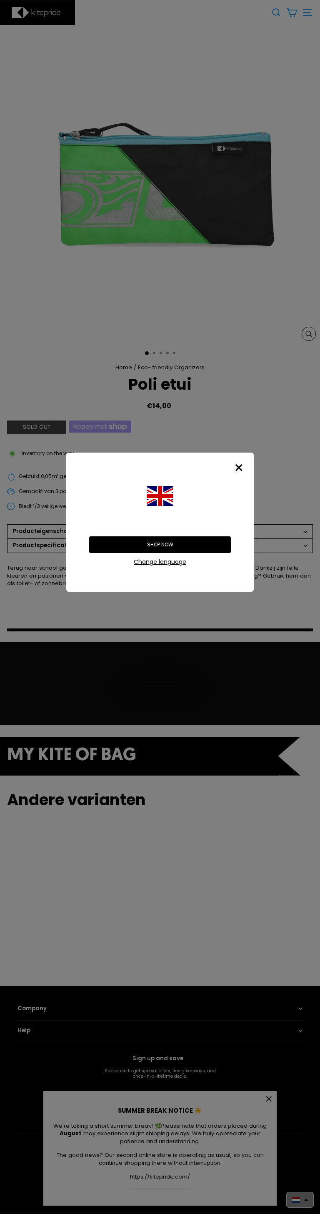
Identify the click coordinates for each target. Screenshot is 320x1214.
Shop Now (160, 544)
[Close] (239, 468)
